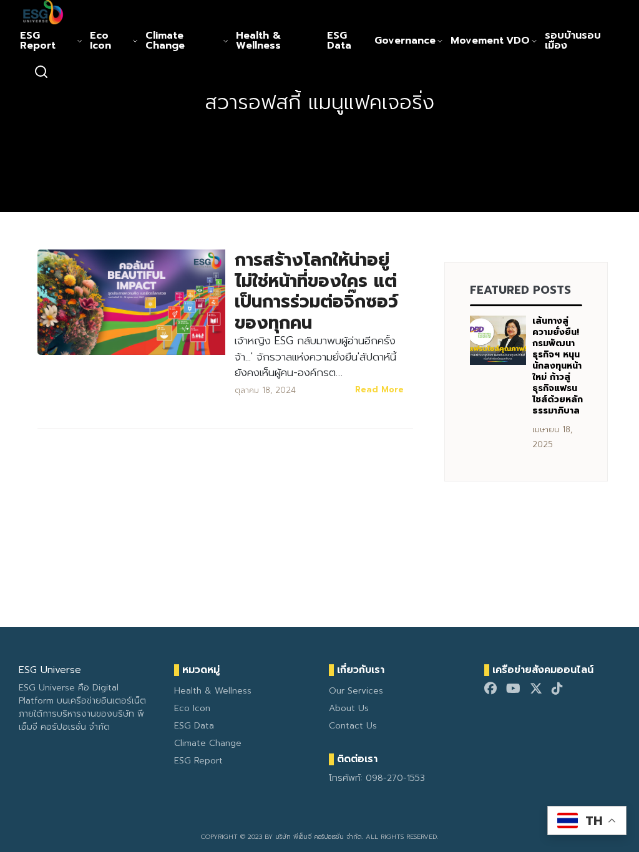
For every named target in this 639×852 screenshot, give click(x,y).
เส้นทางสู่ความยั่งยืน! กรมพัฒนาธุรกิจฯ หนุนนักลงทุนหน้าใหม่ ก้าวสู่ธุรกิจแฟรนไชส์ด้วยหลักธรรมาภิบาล (557, 365)
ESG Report (38, 40)
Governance (405, 40)
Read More (379, 389)
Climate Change (165, 40)
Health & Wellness (258, 40)
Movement (477, 40)
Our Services (356, 690)
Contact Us (353, 725)
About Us (349, 708)
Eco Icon (100, 40)
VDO (518, 40)
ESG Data (339, 40)
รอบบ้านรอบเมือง (573, 40)
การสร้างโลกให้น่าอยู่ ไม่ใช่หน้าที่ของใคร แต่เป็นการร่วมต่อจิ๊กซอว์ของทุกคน (316, 291)
